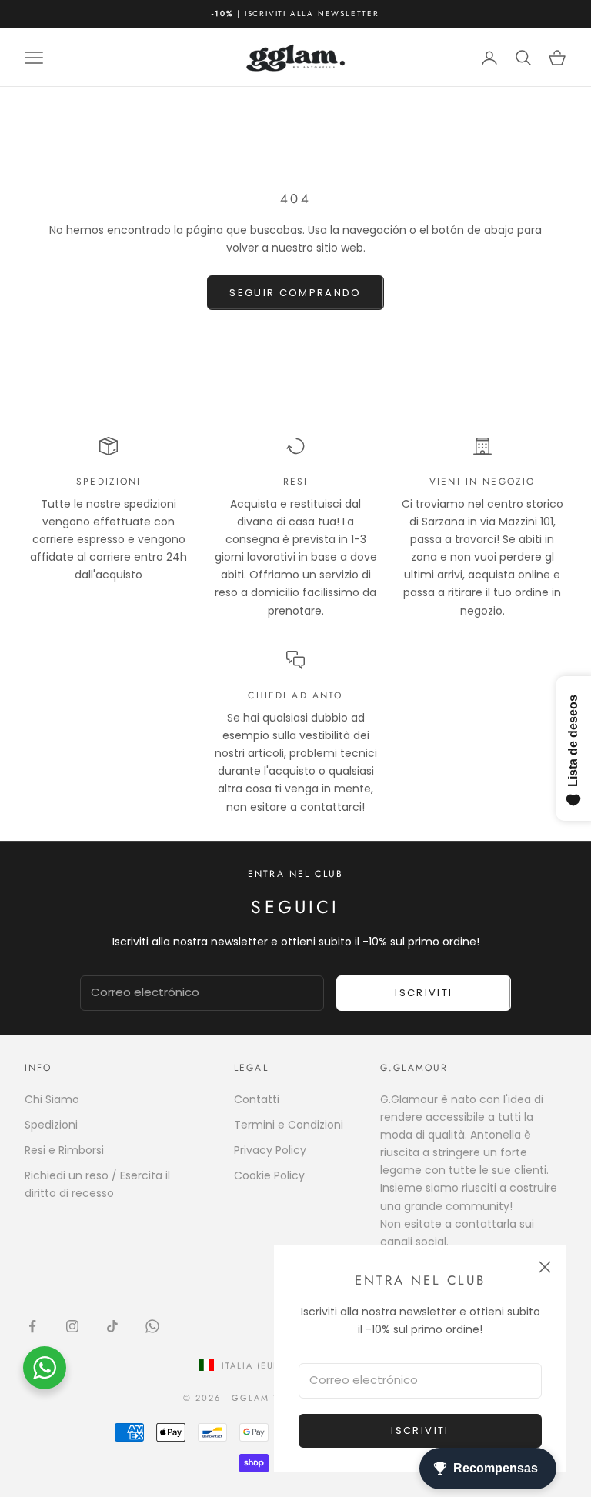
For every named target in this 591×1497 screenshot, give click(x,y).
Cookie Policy (269, 1175)
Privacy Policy (270, 1150)
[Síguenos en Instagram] (72, 1326)
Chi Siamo (52, 1099)
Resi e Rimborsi (64, 1150)
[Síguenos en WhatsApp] (152, 1326)
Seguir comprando (295, 292)
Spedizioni (51, 1124)
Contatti (256, 1099)
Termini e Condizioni (288, 1124)
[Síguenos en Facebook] (32, 1326)
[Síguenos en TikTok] (112, 1326)
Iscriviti (420, 1430)
